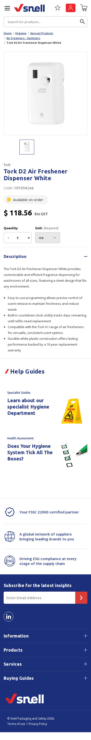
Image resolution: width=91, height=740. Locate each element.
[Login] (70, 8)
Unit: (46, 228)
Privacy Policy (38, 724)
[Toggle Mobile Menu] (5, 8)
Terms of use (16, 724)
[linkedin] (8, 616)
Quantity (11, 228)
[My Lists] (57, 9)
